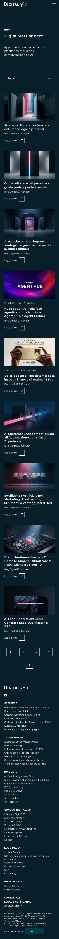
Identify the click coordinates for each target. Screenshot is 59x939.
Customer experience (15, 718)
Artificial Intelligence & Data (19, 776)
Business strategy (13, 745)
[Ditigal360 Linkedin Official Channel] (5, 695)
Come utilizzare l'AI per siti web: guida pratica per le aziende (28, 185)
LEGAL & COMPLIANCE (17, 901)
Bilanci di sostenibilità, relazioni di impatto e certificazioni (27, 857)
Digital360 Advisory (14, 818)
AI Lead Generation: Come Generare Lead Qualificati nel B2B (26, 622)
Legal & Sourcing (13, 791)
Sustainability (11, 794)
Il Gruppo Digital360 (14, 814)
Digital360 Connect (14, 821)
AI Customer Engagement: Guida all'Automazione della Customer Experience (29, 437)
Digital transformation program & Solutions (26, 780)
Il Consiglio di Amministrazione (20, 828)
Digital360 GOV (12, 825)
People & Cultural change (17, 756)
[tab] (29, 78)
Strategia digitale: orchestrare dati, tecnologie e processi (26, 127)
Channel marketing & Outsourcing (22, 715)
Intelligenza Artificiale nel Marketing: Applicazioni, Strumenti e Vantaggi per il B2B (28, 499)
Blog (6, 870)
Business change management (21, 742)
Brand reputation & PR (16, 711)
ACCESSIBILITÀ (13, 905)
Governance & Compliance (18, 783)
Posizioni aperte (12, 889)
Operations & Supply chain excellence (24, 760)
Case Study (10, 873)
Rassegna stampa (13, 862)
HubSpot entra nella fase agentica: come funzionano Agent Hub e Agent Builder (24, 312)
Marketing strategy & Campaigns (21, 729)
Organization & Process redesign (21, 752)
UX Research (11, 801)
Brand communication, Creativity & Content (27, 707)
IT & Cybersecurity (13, 787)
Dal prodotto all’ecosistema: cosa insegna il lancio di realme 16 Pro (29, 377)
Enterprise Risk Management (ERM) (23, 749)
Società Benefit (12, 852)
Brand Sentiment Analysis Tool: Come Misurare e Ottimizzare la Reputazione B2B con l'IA (28, 561)
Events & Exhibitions (15, 725)
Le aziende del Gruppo (16, 836)
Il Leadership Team (14, 832)
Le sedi (8, 839)
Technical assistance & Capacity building (25, 763)
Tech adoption (11, 798)
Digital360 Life (12, 886)
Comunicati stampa (14, 866)
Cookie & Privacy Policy (14, 931)
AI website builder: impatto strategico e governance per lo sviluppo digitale (27, 245)
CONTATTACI (12, 897)
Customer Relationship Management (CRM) (27, 722)
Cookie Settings (34, 931)
